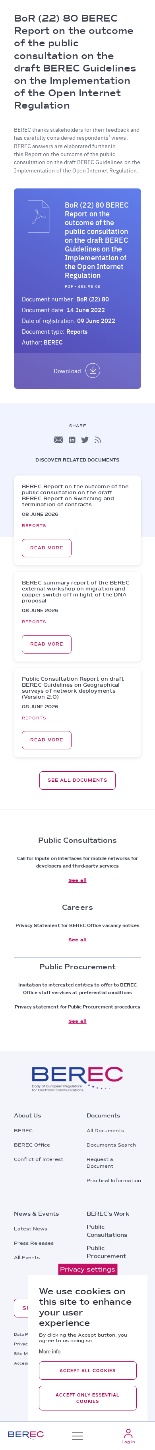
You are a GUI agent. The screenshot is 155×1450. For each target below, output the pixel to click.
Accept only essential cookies (88, 1398)
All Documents (105, 1130)
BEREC (23, 1130)
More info (49, 1352)
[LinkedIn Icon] (72, 439)
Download (67, 370)
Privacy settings (87, 1269)
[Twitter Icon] (85, 439)
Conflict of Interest (38, 1159)
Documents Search (111, 1145)
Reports (76, 331)
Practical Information (114, 1180)
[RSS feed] (98, 439)
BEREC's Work (108, 1213)
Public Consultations (107, 1231)
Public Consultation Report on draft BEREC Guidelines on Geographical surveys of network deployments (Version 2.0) (73, 688)
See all (77, 880)
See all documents (77, 780)
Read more (46, 548)
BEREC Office (32, 1145)
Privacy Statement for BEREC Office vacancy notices (77, 925)
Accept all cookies (87, 1370)
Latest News (30, 1229)
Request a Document (100, 1163)
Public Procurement (106, 1252)
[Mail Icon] (58, 439)
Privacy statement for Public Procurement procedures (78, 1007)
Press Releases (34, 1243)
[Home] (26, 1435)
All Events (27, 1257)
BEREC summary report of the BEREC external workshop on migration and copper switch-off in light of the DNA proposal (76, 592)
